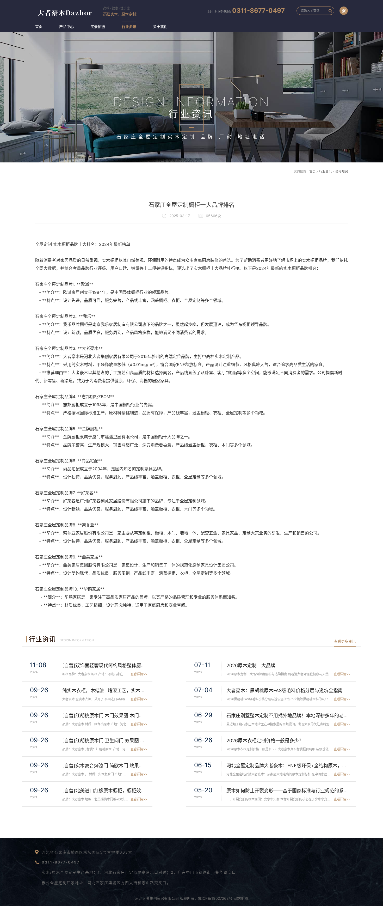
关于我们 (160, 26)
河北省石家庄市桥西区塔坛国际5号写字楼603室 (87, 852)
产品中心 (66, 26)
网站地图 (240, 898)
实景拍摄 (97, 26)
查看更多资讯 (345, 641)
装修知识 (341, 171)
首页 (38, 26)
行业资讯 (129, 26)
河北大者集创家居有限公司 (157, 898)
